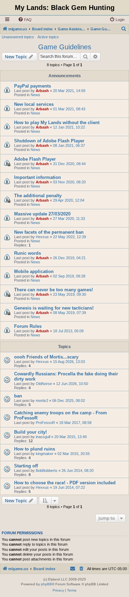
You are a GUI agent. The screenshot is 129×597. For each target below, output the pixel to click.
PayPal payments (32, 86)
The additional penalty (38, 195)
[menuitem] (24, 20)
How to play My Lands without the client (56, 122)
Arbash (42, 91)
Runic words (27, 253)
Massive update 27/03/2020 (42, 213)
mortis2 (42, 400)
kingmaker (44, 454)
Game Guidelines (64, 47)
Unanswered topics (18, 37)
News (35, 95)
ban (18, 395)
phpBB (46, 584)
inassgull (43, 437)
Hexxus (42, 237)
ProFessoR (45, 423)
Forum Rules (28, 326)
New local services (34, 104)
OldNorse (44, 384)
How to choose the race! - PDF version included (65, 482)
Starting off (26, 465)
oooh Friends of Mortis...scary (46, 357)
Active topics (48, 37)
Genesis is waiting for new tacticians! (54, 308)
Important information (37, 177)
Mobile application (34, 271)
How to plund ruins (34, 449)
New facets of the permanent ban (49, 232)
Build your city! (30, 432)
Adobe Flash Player (35, 159)
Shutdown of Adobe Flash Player (49, 140)
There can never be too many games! (53, 289)
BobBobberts (46, 470)
